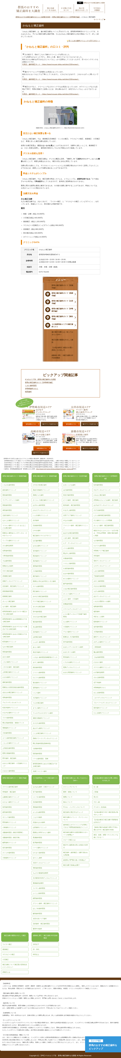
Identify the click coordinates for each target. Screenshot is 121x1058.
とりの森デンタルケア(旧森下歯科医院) (75, 615)
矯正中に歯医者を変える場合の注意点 (75, 846)
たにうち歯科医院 (39, 677)
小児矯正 (5, 959)
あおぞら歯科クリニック (41, 728)
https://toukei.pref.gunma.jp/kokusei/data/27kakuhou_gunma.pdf (54, 469)
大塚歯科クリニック (9, 858)
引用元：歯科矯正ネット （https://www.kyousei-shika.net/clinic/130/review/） (50, 64)
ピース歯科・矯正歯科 (71, 500)
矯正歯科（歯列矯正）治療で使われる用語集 (75, 854)
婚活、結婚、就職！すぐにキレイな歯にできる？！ (106, 836)
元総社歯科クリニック (10, 515)
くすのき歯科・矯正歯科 (10, 667)
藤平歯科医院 (67, 584)
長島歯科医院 (7, 697)
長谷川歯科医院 (68, 495)
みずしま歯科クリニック (102, 642)
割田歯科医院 (37, 753)
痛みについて (67, 802)
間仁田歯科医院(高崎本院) (42, 743)
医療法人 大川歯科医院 (71, 637)
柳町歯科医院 (7, 682)
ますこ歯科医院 (38, 662)
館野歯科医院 (37, 898)
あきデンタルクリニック (102, 596)
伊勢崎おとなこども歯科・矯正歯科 (106, 500)
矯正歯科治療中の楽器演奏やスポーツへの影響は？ (75, 833)
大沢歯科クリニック (40, 698)
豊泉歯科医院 (7, 495)
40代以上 (36, 954)
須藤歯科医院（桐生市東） (11, 837)
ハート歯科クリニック (40, 848)
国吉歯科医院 (37, 667)
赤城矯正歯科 (7, 576)
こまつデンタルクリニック (103, 698)
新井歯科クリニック (100, 708)
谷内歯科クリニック (40, 551)
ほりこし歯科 (37, 858)
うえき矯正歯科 (38, 703)
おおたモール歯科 (69, 652)
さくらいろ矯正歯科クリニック (43, 500)
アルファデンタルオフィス (11, 702)
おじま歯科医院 (99, 693)
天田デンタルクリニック (41, 863)
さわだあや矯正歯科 (40, 617)
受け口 (96, 797)
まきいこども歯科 (69, 485)
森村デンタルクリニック (102, 637)
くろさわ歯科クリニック (71, 662)
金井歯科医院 (98, 627)
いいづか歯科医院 (39, 797)
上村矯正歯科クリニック (10, 672)
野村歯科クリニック (70, 657)
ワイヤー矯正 (7, 944)
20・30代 (36, 949)
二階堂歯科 (97, 647)
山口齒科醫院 (37, 541)
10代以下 (36, 944)
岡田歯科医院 (7, 652)
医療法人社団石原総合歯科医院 (13, 687)
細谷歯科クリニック (9, 490)
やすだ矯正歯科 (7, 571)
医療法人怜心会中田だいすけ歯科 (44, 581)
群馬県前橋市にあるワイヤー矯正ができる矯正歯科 (14, 613)
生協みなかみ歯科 (39, 822)
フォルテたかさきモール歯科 (43, 713)
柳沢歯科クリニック (40, 576)
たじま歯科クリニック (101, 713)
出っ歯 (96, 787)
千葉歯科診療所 (99, 576)
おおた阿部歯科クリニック (72, 672)
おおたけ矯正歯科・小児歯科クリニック (14, 764)
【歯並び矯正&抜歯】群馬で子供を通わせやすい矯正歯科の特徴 (106, 828)
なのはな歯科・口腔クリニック (43, 787)
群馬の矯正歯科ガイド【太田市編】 (75, 476)
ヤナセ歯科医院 (38, 586)
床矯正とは (6, 972)
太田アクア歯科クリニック (72, 515)
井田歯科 (97, 556)
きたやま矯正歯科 (39, 606)
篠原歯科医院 (37, 622)
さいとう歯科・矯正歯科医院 (104, 525)
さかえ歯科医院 (99, 677)
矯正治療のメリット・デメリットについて (75, 818)
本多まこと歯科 (99, 616)
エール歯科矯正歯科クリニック (13, 738)
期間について (67, 797)
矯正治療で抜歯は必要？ (71, 865)
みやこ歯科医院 (99, 581)
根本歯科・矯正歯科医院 (71, 505)
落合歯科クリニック (40, 682)
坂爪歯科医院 (7, 848)
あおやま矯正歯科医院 (71, 533)
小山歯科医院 (7, 561)
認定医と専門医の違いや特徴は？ (74, 860)
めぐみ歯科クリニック (71, 579)
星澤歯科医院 (37, 842)
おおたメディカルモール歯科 (73, 647)
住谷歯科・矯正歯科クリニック (13, 586)
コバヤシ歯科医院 (39, 888)
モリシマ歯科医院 (8, 817)
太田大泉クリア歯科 (40, 918)
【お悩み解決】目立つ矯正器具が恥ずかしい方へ (106, 813)
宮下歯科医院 (37, 792)
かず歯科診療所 (99, 672)
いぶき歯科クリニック (40, 515)
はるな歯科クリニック (40, 546)
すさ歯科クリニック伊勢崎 (103, 520)
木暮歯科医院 (67, 558)
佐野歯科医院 (7, 551)
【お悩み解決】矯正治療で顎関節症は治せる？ (106, 821)
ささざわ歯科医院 (39, 723)
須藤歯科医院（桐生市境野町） (13, 832)
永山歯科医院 (37, 627)
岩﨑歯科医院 (67, 604)
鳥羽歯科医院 (7, 807)
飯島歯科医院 (37, 913)
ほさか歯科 (6, 657)
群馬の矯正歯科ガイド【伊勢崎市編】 (39, 382)
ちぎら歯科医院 (99, 591)
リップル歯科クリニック (10, 540)
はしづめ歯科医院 (39, 908)
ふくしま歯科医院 (39, 893)
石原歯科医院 (37, 802)
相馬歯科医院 (37, 566)
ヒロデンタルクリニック (102, 566)
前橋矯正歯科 (7, 596)
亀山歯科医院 (98, 652)
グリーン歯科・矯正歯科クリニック (45, 903)
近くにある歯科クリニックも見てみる (83, 41)
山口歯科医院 (67, 490)
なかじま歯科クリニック (10, 520)
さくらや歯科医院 (8, 853)
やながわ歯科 (67, 520)
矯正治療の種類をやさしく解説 (15, 935)
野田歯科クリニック (9, 822)
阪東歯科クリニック (100, 622)
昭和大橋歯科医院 (8, 753)
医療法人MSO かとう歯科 (42, 832)
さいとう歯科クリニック (71, 594)
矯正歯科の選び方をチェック (73, 812)
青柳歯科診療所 (38, 883)
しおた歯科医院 (31, 385)
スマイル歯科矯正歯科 (10, 787)
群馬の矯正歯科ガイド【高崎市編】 (45, 476)
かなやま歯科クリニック (10, 713)
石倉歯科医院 (37, 525)
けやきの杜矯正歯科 (40, 485)
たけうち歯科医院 (100, 546)
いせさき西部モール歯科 (102, 601)
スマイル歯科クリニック (102, 667)
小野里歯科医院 (7, 556)
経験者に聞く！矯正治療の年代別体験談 (45, 937)
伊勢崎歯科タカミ (31, 388)
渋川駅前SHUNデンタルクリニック (45, 878)
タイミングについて (70, 787)
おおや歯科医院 (68, 573)
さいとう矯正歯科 (8, 601)
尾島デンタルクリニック (71, 667)
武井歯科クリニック (40, 632)
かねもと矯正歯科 (100, 495)
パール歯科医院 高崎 (40, 759)
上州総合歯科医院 (8, 748)
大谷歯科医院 (7, 733)
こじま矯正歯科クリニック (42, 733)
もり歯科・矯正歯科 (9, 606)
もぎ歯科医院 (98, 540)
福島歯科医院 (98, 606)
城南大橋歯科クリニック (41, 718)
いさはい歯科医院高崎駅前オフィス (45, 657)
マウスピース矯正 (8, 954)
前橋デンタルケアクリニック (12, 581)
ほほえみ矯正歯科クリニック (12, 692)
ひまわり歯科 (98, 662)
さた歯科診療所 (7, 546)
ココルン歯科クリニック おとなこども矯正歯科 (14, 527)
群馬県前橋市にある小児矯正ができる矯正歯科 (14, 635)
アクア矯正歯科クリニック (42, 601)
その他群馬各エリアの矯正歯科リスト (45, 779)
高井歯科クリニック (40, 561)
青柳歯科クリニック (9, 728)
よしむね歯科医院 (39, 812)
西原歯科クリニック (40, 556)
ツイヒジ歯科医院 (69, 563)
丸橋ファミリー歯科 (40, 771)
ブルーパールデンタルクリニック (105, 703)
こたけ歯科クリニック (10, 662)
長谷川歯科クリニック (40, 652)
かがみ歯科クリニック (10, 677)
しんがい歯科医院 (39, 642)
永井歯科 (36, 520)
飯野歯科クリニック (9, 842)
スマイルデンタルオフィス (72, 609)
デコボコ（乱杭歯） (100, 807)
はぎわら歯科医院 (39, 505)
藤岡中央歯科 (37, 929)
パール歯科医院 (68, 548)
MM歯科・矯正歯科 (9, 792)
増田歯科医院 (37, 868)
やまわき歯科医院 (100, 586)
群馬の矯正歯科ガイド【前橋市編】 (15, 476)
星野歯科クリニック (40, 688)
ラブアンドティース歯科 (10, 500)
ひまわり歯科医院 (8, 771)
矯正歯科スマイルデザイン (42, 535)
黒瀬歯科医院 (37, 837)
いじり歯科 (37, 693)
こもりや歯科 (37, 817)
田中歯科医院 (37, 612)
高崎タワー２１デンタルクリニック (45, 738)
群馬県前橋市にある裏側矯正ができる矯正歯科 (14, 620)
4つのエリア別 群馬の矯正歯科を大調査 (40, 379)
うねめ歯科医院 (99, 657)
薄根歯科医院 (37, 807)
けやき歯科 (37, 530)
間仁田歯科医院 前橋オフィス (13, 723)
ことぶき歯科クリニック (10, 743)
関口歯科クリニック (40, 591)
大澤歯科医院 (98, 632)
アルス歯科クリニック (71, 632)
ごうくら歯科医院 (39, 672)
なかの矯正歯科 (7, 647)
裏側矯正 (5, 949)
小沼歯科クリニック (70, 627)
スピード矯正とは (69, 840)
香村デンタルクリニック (102, 561)
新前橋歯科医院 (7, 591)
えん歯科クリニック (70, 622)
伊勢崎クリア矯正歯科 (101, 551)
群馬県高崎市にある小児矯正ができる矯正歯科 (45, 765)
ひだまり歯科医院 (39, 853)
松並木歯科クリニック (10, 707)
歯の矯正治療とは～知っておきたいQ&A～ (75, 779)
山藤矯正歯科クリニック (10, 797)
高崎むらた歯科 (38, 495)
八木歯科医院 (37, 571)
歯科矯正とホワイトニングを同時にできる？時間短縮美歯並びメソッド (75, 826)
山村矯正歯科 (37, 637)
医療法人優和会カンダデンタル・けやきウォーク (14, 534)
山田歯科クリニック (40, 827)
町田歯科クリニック (9, 642)
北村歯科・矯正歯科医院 (41, 924)
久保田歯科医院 (68, 568)
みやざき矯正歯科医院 (40, 596)
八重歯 (96, 792)
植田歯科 (28, 392)
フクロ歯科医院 (7, 718)
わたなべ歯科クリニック (10, 802)
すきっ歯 (97, 802)
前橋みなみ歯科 (7, 566)
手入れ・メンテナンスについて (74, 807)
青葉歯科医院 (7, 505)
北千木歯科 (97, 682)
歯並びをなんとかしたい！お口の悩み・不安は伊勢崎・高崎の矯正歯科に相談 (106, 533)
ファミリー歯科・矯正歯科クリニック (75, 527)
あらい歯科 (37, 647)
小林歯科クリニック (9, 827)
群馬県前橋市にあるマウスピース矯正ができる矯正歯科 (14, 628)
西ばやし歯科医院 (69, 553)
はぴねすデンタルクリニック (104, 505)
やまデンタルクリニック (102, 490)
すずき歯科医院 (99, 510)
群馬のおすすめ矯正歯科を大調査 (94, 3)
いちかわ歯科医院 (8, 485)
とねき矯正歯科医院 (70, 589)
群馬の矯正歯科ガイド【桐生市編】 (15, 778)
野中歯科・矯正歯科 (9, 758)
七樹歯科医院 (37, 748)
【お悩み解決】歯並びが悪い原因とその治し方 (106, 779)
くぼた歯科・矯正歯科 (71, 538)
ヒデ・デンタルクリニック (72, 543)
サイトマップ (99, 19)
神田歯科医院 (7, 510)
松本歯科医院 (98, 485)
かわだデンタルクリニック (42, 510)
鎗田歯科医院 (7, 812)
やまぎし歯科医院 (69, 510)
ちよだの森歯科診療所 (40, 873)
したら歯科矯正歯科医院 (102, 515)
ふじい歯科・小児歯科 (71, 599)
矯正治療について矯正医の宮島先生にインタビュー (14, 966)
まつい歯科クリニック (40, 708)
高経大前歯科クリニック (41, 490)
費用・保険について (70, 792)
